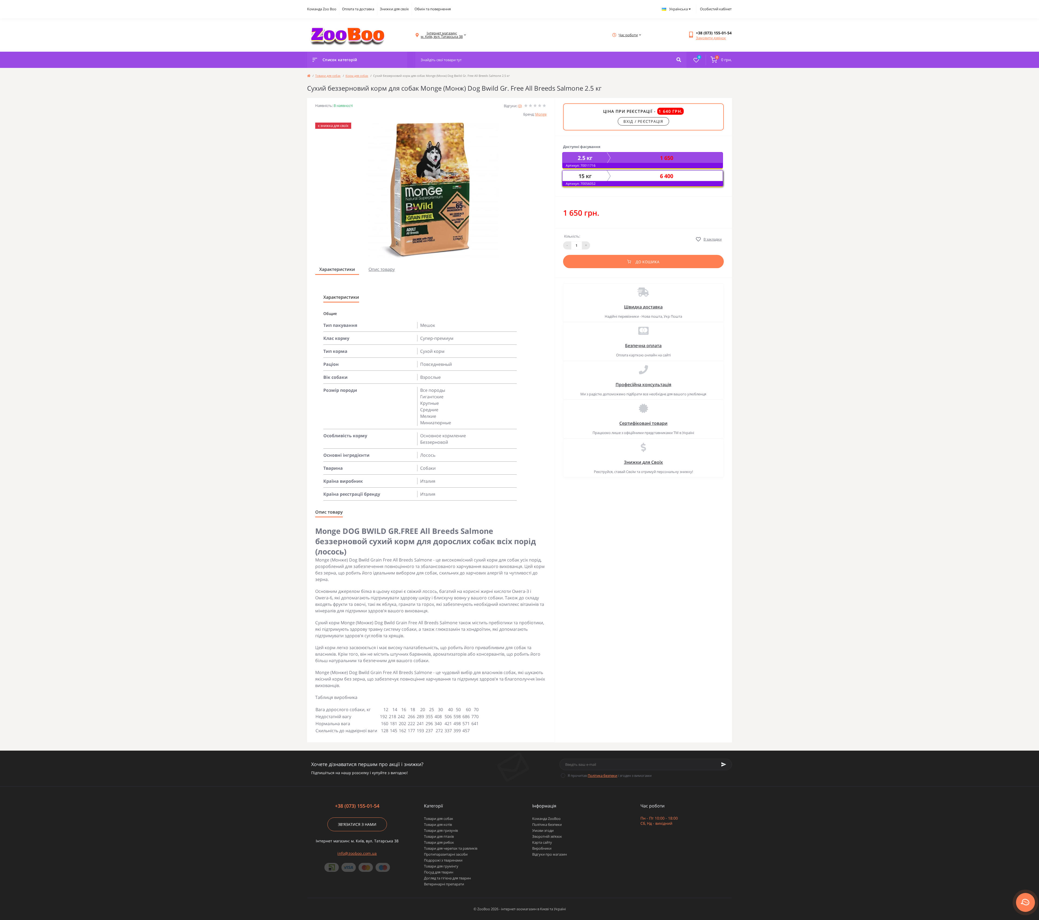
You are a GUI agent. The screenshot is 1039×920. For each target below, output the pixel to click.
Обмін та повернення (433, 8)
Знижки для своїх (394, 8)
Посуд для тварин (438, 872)
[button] (714, 33)
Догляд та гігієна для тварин (447, 878)
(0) (520, 105)
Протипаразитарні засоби (446, 854)
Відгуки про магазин (549, 854)
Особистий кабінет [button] (716, 8)
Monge (541, 114)
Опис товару (382, 269)
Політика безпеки (602, 775)
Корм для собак (357, 76)
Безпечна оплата (643, 346)
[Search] (678, 60)
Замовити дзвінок (711, 38)
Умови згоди (543, 830)
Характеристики (337, 269)
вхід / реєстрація (643, 121)
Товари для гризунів (441, 830)
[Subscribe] (724, 764)
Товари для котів (438, 824)
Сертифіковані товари (643, 423)
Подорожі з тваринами (443, 860)
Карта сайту (542, 842)
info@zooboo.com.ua (357, 853)
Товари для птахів (439, 836)
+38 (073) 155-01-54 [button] (357, 806)
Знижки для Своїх (643, 462)
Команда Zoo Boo (321, 8)
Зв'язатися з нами (357, 824)
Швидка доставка (643, 307)
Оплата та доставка (358, 8)
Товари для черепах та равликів (450, 848)
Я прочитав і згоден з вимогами (610, 775)
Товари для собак (328, 76)
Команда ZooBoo (546, 818)
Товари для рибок (439, 842)
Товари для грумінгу (441, 866)
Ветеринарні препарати (444, 884)
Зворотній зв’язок (547, 836)
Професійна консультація (643, 384)
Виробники (541, 848)
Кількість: (572, 236)
